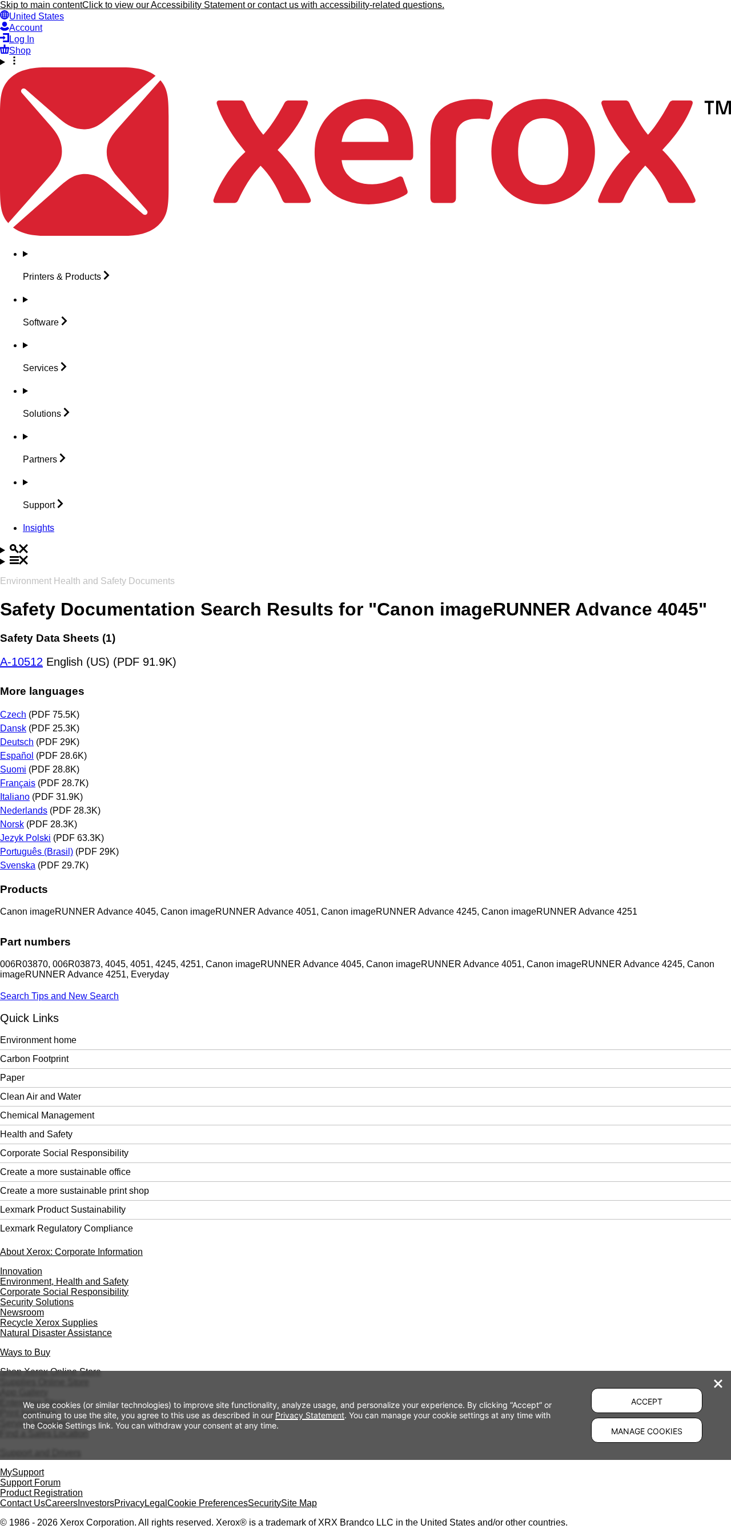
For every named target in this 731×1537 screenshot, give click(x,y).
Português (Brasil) (36, 851)
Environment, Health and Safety (64, 1281)
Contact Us (22, 1503)
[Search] (365, 550)
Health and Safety (36, 1134)
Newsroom (22, 1312)
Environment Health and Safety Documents (87, 581)
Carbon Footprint (34, 1059)
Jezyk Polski (25, 838)
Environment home (38, 1040)
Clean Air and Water (40, 1096)
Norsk (12, 824)
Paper (12, 1078)
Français (17, 783)
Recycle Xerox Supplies (49, 1322)
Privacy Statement (309, 1415)
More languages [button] (42, 691)
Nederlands (23, 810)
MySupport (22, 1472)
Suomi (13, 769)
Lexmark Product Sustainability (63, 1209)
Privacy (129, 1503)
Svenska (17, 865)
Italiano (15, 797)
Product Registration (41, 1493)
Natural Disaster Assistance (56, 1333)
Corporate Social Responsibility (64, 1153)
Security (264, 1503)
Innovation (21, 1271)
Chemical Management (47, 1115)
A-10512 (21, 661)
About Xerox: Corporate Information (71, 1252)
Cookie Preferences (207, 1503)
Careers (61, 1503)
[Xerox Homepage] (365, 233)
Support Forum (30, 1482)
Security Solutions (37, 1302)
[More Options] (365, 61)
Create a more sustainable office (65, 1172)
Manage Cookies (646, 1431)
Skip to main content (41, 5)
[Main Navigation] (365, 561)
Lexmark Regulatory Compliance (66, 1228)
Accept (646, 1401)
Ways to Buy (25, 1352)
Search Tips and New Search (59, 996)
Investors (96, 1503)
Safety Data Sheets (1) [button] (57, 638)
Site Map (299, 1503)
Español (17, 756)
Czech (13, 714)
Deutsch (17, 742)
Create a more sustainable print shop (74, 1191)
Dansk (13, 728)
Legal (155, 1503)
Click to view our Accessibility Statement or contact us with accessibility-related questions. (263, 5)
